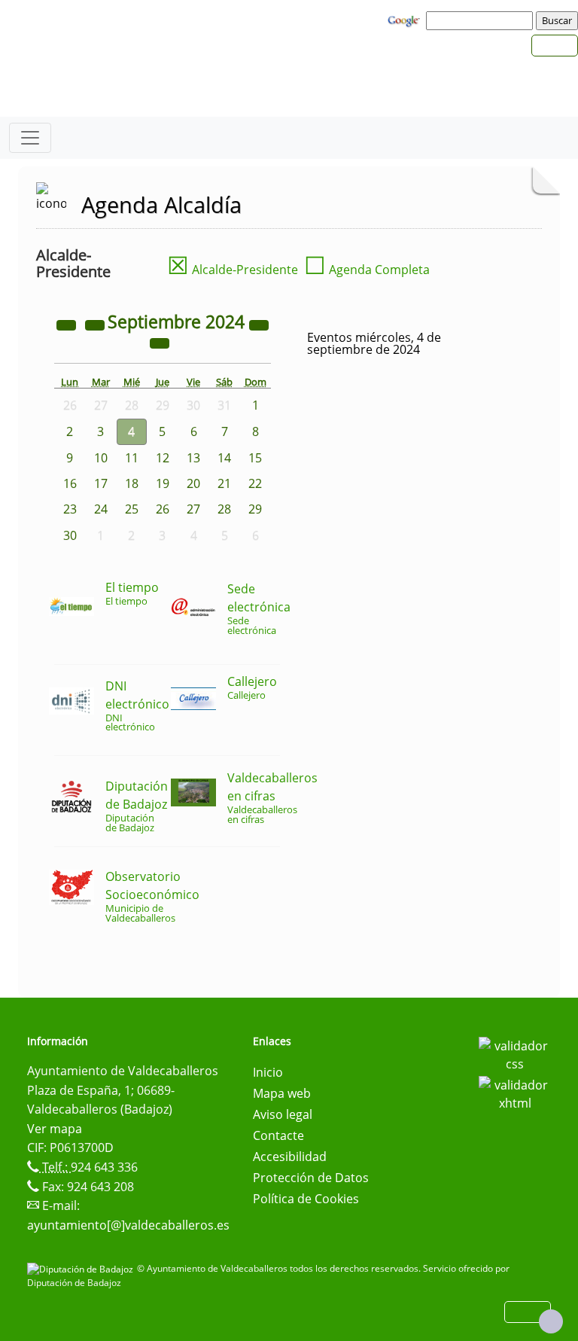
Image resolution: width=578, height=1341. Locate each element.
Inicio (268, 1072)
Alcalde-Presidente (232, 269)
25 (131, 509)
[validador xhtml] (515, 1092)
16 (70, 483)
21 (224, 483)
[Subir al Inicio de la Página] (551, 1321)
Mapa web (282, 1093)
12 (162, 458)
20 (193, 483)
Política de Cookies (306, 1198)
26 (162, 509)
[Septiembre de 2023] (67, 323)
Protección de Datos (311, 1177)
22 (255, 483)
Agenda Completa (367, 269)
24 (101, 509)
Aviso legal (282, 1114)
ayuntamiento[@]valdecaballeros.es (128, 1225)
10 (101, 458)
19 (162, 483)
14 (224, 458)
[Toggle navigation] (30, 138)
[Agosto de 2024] (96, 323)
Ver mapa (54, 1128)
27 (193, 509)
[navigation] (481, 20)
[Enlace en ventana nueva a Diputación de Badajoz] (82, 1268)
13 (193, 458)
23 (70, 509)
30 (70, 535)
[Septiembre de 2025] (259, 323)
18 (131, 483)
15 (255, 458)
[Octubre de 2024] (159, 342)
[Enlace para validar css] (515, 1053)
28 (224, 509)
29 (255, 509)
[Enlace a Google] (405, 19)
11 (131, 458)
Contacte (278, 1135)
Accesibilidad (290, 1156)
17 (101, 483)
